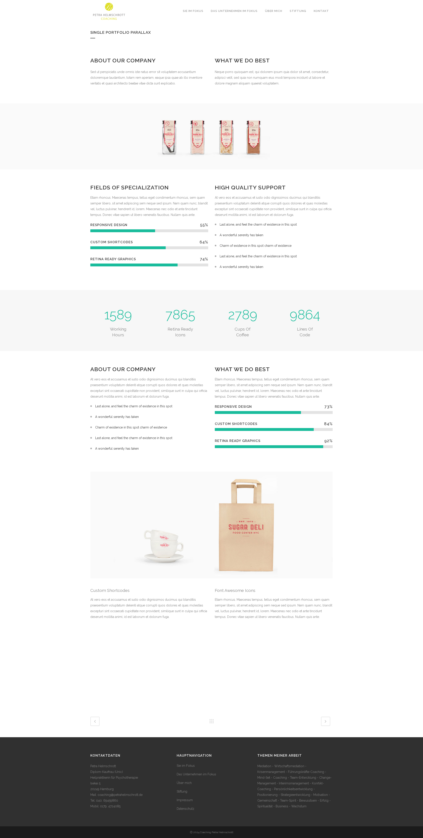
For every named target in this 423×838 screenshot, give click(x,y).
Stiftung (182, 791)
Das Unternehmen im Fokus (196, 774)
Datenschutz (185, 808)
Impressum (185, 800)
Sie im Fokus (186, 765)
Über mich (184, 783)
